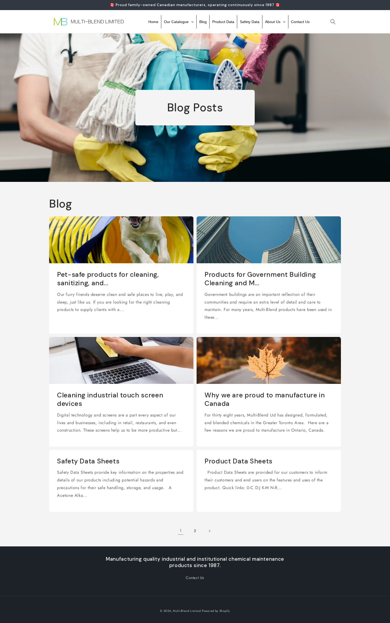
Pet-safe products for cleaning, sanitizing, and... (108, 278)
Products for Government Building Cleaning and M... (260, 278)
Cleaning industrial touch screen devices (110, 399)
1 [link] (181, 531)
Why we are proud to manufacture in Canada (265, 399)
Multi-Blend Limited (187, 611)
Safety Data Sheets (88, 461)
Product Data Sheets (238, 461)
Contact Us (195, 577)
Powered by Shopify (216, 611)
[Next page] (209, 531)
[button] (333, 22)
